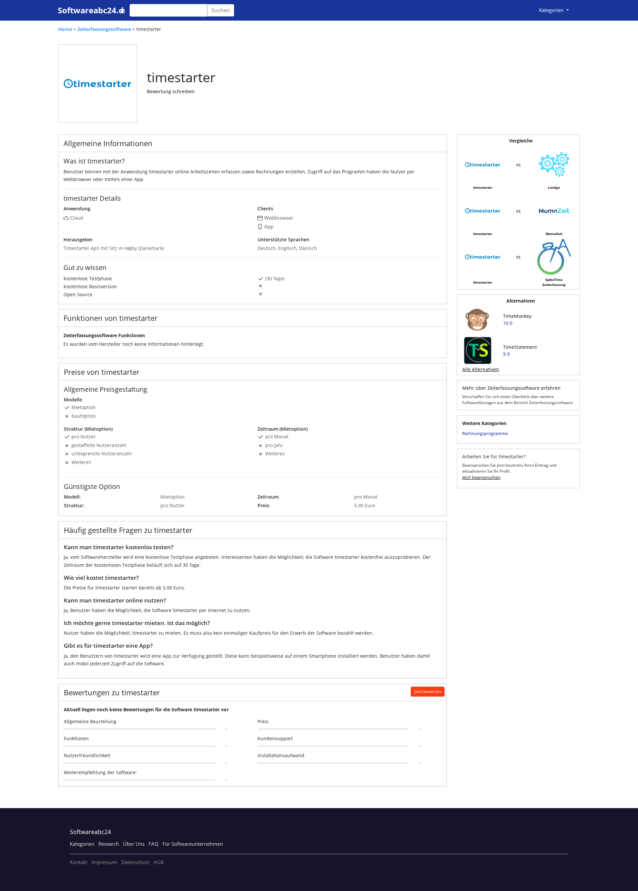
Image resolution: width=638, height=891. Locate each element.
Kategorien (82, 843)
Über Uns (134, 843)
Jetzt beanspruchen (481, 477)
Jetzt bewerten (427, 691)
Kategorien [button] (552, 10)
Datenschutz (135, 862)
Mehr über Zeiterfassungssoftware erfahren (511, 388)
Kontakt (78, 862)
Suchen (220, 10)
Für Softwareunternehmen (192, 843)
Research (108, 843)
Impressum (104, 862)
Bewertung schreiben (171, 91)
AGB (159, 862)
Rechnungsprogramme (485, 433)
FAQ (154, 843)
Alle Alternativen (480, 369)
